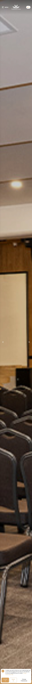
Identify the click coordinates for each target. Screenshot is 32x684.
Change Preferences (24, 680)
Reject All (13, 680)
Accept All (5, 680)
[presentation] (3, 342)
